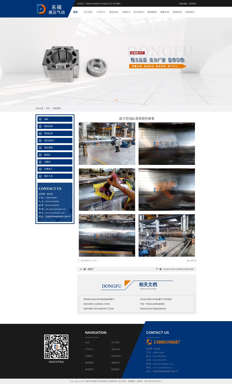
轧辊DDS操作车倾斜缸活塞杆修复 (179, 269)
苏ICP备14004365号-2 (153, 381)
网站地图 (183, 4)
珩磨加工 (126, 12)
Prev (4, 61)
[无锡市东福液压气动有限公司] (52, 3)
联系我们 (193, 4)
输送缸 (47, 155)
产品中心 (101, 12)
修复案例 (152, 12)
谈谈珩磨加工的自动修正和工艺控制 (99, 309)
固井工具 (48, 176)
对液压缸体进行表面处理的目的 (153, 309)
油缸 (46, 119)
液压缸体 (113, 12)
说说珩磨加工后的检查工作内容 (97, 304)
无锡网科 (131, 381)
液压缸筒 (48, 133)
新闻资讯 (177, 12)
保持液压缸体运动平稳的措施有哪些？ (99, 299)
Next (227, 61)
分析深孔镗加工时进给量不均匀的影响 (156, 299)
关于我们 (88, 12)
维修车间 (164, 12)
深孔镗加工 (139, 12)
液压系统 (48, 147)
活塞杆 (47, 162)
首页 (75, 12)
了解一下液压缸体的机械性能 (152, 304)
